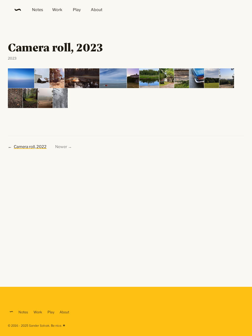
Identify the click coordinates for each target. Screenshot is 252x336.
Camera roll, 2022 (30, 147)
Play (77, 10)
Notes (37, 10)
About (96, 10)
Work (57, 10)
